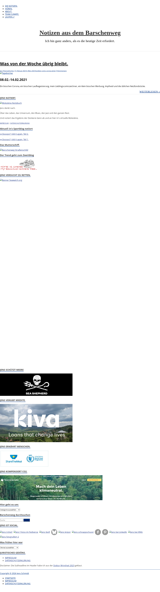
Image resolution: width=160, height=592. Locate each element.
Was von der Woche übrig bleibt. (34, 64)
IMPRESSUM (4, 123)
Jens (1, 71)
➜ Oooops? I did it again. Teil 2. (14, 134)
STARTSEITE (10, 578)
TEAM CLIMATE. (12, 14)
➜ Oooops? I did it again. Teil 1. (14, 139)
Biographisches (8, 71)
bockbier (38, 71)
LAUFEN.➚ (9, 17)
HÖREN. (8, 8)
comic (44, 71)
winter (54, 71)
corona (48, 71)
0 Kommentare (61, 71)
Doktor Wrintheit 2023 (63, 565)
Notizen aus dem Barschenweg (80, 32)
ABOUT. (8, 11)
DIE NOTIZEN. (11, 6)
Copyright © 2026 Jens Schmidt (14, 573)
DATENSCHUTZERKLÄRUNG (20, 123)
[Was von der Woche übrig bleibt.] (6, 73)
